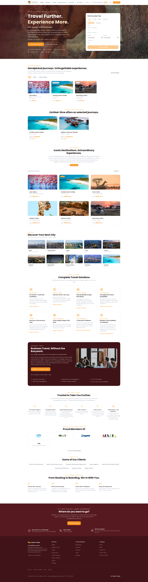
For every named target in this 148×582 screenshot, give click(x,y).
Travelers (90, 40)
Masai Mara (78, 544)
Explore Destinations (36, 44)
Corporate (71, 2)
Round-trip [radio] (91, 22)
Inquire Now (116, 2)
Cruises (53, 560)
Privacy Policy (103, 552)
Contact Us (102, 550)
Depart (89, 35)
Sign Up (50, 569)
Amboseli (78, 547)
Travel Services (62, 2)
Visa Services (55, 552)
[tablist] (103, 19)
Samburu (78, 550)
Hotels (54, 2)
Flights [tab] (89, 19)
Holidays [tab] (105, 19)
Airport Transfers (56, 557)
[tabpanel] (103, 35)
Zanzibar (78, 555)
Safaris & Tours (56, 547)
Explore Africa (74, 165)
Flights (42, 2)
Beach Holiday (43, 77)
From (89, 25)
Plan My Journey (74, 523)
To (88, 30)
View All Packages (115, 72)
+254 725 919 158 (69, 576)
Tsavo (77, 552)
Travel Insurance (56, 555)
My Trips (30, 569)
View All (116, 171)
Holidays (47, 2)
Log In (45, 569)
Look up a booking (37, 569)
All (29, 77)
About (101, 544)
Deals (105, 2)
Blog (100, 547)
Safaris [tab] (99, 19)
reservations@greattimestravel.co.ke (56, 576)
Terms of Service (103, 555)
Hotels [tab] (94, 19)
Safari (34, 77)
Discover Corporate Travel (41, 369)
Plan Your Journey (52, 44)
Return (105, 35)
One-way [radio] (98, 22)
